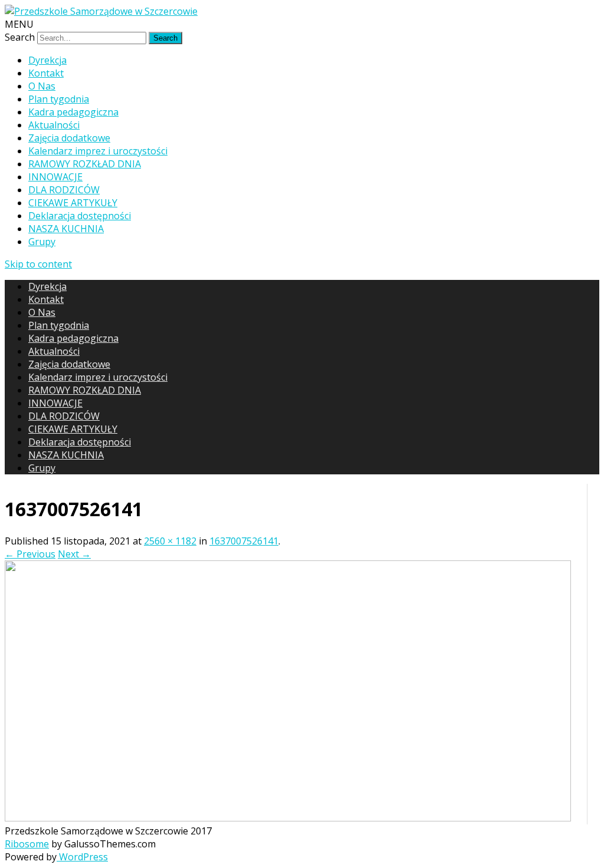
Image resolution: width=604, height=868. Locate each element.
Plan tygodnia (58, 99)
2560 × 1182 (170, 540)
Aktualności (54, 124)
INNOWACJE (55, 176)
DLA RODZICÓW (64, 189)
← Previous (30, 553)
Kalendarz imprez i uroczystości (98, 150)
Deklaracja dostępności (79, 215)
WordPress (82, 856)
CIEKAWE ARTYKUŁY (72, 202)
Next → (74, 553)
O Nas (41, 86)
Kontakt (46, 73)
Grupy (41, 241)
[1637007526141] (288, 817)
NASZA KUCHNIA (66, 228)
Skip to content (38, 264)
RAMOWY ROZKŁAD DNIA (84, 163)
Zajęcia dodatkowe (69, 137)
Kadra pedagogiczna (73, 111)
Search (20, 37)
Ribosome (27, 843)
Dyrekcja (47, 60)
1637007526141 (243, 540)
